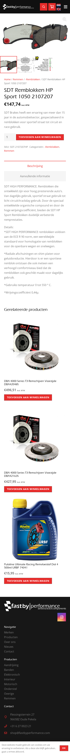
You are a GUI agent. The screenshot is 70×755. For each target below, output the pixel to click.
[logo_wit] (18, 6)
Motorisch (10, 684)
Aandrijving (11, 665)
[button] (64, 19)
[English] (59, 9)
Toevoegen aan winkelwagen (40, 137)
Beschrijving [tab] (35, 166)
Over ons (10, 642)
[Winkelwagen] (52, 7)
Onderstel (10, 689)
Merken (9, 632)
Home (7, 79)
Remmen (18, 79)
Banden (9, 670)
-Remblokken (32, 79)
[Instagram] (61, 617)
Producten (11, 637)
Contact (9, 651)
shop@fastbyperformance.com (30, 733)
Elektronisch (12, 674)
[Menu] (65, 7)
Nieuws (8, 647)
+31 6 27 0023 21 (20, 726)
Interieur (9, 679)
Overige (9, 693)
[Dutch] (59, 5)
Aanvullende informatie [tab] (35, 176)
